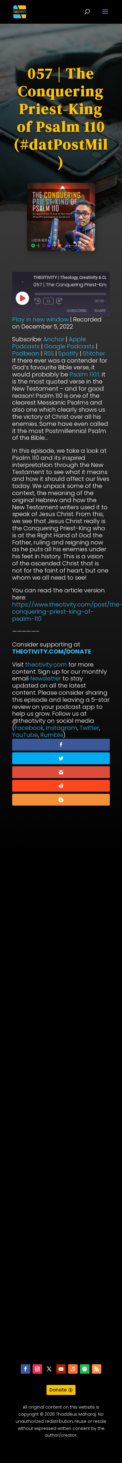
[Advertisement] (61, 1114)
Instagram (61, 728)
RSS (49, 353)
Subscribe (77, 310)
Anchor (53, 339)
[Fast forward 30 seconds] (59, 301)
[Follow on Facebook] (25, 1369)
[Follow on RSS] (96, 1369)
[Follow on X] (49, 1369)
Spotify (68, 353)
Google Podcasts (69, 346)
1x (48, 301)
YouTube (25, 735)
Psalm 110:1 (84, 374)
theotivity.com (46, 664)
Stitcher (94, 353)
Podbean (25, 353)
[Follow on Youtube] (61, 1369)
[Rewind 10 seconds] (37, 301)
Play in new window (40, 319)
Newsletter (45, 678)
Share (100, 310)
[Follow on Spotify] (84, 1369)
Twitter (89, 728)
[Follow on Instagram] (37, 1369)
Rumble (51, 735)
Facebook (29, 728)
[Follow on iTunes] (73, 1369)
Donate (58, 1390)
